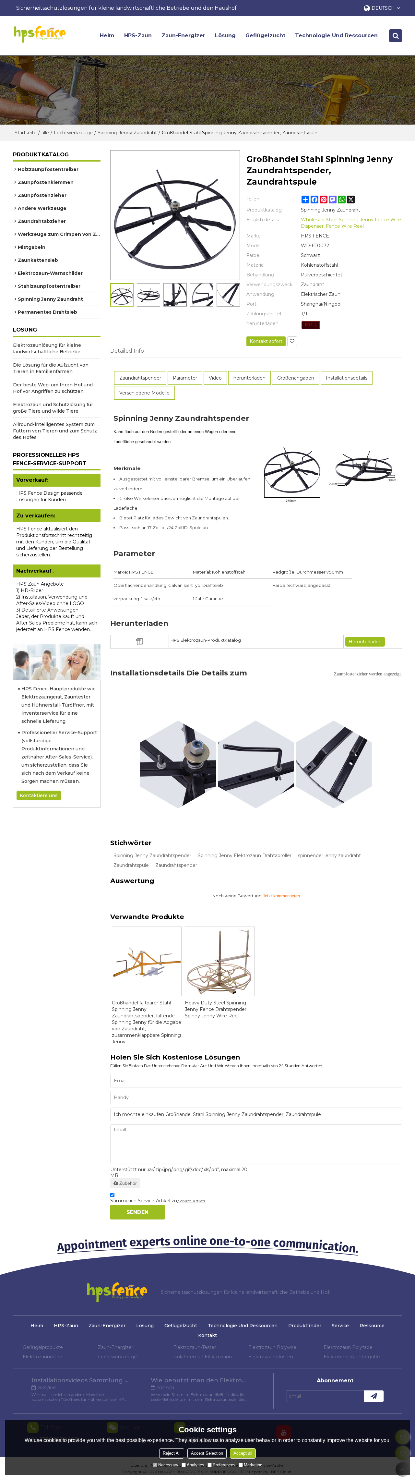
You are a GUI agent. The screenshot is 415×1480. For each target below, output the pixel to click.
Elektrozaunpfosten (270, 1357)
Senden (137, 1212)
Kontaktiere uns (39, 795)
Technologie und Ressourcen (336, 35)
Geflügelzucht (265, 35)
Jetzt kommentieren (281, 895)
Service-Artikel (191, 1200)
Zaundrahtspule (131, 865)
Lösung (225, 35)
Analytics (195, 1464)
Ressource (372, 1325)
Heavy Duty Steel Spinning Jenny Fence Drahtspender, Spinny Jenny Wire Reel (216, 1009)
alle (45, 133)
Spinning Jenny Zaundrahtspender (152, 855)
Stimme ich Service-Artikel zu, (157, 1201)
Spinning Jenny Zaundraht (127, 133)
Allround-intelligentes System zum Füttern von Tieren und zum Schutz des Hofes (55, 430)
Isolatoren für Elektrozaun (202, 1357)
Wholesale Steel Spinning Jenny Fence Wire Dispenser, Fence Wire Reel (351, 223)
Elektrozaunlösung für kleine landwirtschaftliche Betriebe (47, 348)
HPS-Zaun (138, 35)
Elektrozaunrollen (42, 1357)
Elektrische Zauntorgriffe (352, 1357)
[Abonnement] (374, 1396)
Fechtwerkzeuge (73, 133)
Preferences (224, 1464)
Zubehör (128, 1183)
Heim (107, 35)
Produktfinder (304, 1325)
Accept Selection (207, 1453)
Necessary (168, 1464)
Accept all (242, 1453)
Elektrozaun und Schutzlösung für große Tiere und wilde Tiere (53, 408)
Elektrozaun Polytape (348, 1347)
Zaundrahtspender (176, 865)
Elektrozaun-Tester (194, 1347)
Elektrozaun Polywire (272, 1347)
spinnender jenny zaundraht (329, 855)
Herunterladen (365, 642)
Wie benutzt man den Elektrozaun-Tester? (199, 1380)
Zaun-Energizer (183, 35)
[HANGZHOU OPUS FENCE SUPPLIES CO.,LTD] (39, 34)
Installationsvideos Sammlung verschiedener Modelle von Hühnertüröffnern (80, 1380)
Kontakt (207, 1335)
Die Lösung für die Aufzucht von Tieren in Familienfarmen (51, 368)
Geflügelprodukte (43, 1347)
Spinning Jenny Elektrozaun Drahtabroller (244, 855)
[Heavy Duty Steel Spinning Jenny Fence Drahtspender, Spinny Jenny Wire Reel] (219, 961)
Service (340, 1325)
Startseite (26, 133)
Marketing (253, 1464)
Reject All (172, 1453)
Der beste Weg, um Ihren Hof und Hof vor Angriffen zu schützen (53, 388)
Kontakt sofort (266, 341)
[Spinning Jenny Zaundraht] (311, 325)
